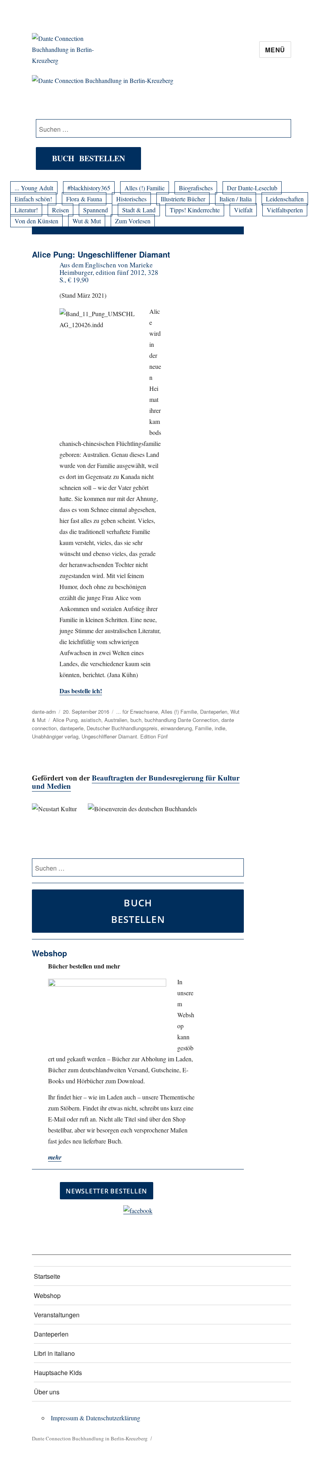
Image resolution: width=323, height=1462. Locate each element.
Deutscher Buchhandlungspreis (122, 728)
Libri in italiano (54, 1353)
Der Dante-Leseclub (252, 188)
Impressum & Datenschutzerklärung (95, 1418)
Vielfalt (243, 210)
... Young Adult (34, 188)
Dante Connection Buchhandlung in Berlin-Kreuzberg (90, 1438)
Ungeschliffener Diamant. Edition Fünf (125, 736)
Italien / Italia (235, 199)
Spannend (95, 210)
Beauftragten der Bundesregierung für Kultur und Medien (135, 781)
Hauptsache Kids (58, 1372)
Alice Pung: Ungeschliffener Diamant (101, 254)
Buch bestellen (88, 158)
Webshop (47, 1295)
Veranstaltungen (57, 1314)
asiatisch (91, 720)
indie (220, 728)
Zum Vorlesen (132, 221)
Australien (115, 720)
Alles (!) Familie (144, 188)
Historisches (131, 199)
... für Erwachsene (137, 711)
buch (135, 720)
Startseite (47, 1276)
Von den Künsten (36, 221)
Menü (275, 49)
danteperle (72, 728)
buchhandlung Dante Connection (181, 720)
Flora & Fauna (84, 199)
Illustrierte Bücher (183, 199)
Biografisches (196, 188)
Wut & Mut (86, 221)
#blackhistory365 (88, 188)
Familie (203, 728)
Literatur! (26, 210)
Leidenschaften (285, 199)
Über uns (46, 1391)
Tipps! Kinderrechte (195, 210)
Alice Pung (65, 720)
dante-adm (44, 711)
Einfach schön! (33, 199)
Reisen (60, 210)
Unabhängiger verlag (55, 736)
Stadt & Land (139, 210)
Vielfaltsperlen (285, 210)
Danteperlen (213, 711)
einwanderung (176, 728)
